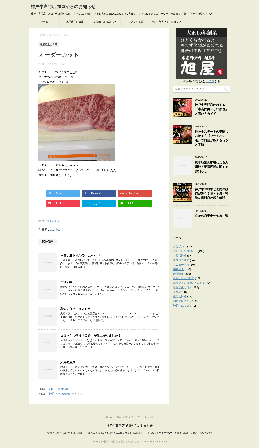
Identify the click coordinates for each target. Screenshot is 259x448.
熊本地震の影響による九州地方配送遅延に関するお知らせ (211, 167)
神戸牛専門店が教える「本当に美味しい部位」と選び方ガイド (211, 109)
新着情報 (178, 273)
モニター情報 (181, 264)
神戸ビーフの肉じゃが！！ (66, 393)
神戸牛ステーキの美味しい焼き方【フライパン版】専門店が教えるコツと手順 (211, 138)
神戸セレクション (183, 301)
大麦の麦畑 (67, 362)
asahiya (55, 229)
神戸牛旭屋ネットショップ (166, 21)
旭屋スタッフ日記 (183, 278)
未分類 (177, 291)
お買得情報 (179, 255)
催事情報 (178, 269)
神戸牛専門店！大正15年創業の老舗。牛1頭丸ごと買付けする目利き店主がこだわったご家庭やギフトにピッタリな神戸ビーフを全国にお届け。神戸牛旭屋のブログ (129, 432)
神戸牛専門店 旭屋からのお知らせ (63, 6)
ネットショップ (146, 417)
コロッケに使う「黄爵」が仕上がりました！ (90, 335)
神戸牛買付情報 (59, 389)
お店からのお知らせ (105, 21)
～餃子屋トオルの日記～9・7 (80, 255)
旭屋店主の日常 (74, 21)
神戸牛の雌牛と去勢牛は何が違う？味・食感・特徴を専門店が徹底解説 (211, 194)
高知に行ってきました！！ (78, 308)
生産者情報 (179, 296)
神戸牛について (182, 305)
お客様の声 (179, 246)
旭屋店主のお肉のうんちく (189, 282)
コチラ (210, 81)
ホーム (44, 21)
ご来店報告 (67, 282)
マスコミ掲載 (135, 21)
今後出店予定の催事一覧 (211, 215)
